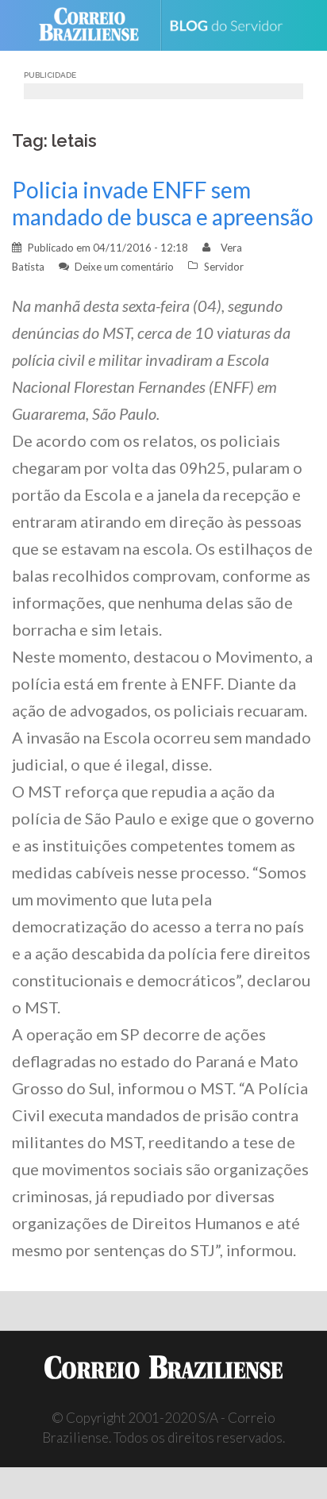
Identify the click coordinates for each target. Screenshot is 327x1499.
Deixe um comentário (124, 266)
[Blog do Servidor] (232, 26)
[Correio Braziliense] (95, 25)
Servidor (224, 266)
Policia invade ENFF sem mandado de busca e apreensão (163, 203)
